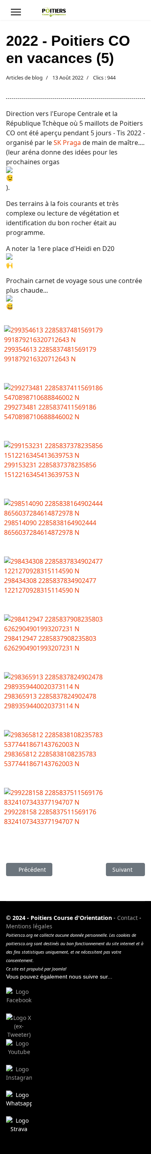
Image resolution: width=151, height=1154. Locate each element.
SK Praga (67, 142)
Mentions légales (29, 926)
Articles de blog (24, 77)
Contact (127, 918)
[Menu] (16, 12)
